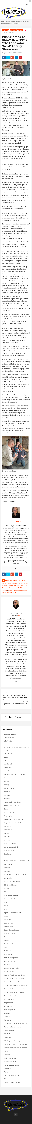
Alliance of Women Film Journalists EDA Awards (16, 749)
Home (3, 21)
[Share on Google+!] (12, 57)
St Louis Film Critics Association (14, 975)
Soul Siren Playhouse (11, 958)
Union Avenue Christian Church (17, 590)
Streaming (7, 1013)
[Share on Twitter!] (8, 57)
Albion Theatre (9, 737)
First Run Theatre (10, 843)
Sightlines (7, 951)
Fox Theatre (8, 854)
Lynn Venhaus (8, 52)
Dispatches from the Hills (12, 823)
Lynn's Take (8, 878)
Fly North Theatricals (11, 847)
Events (6, 833)
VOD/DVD (7, 1068)
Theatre (19, 30)
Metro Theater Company (12, 881)
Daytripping (8, 816)
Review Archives (9, 933)
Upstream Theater (10, 1061)
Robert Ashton (23, 585)
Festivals (7, 840)
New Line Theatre (10, 899)
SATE (6, 947)
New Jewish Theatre (11, 895)
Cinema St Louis (9, 788)
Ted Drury (5, 587)
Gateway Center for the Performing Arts (16, 861)
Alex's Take (8, 741)
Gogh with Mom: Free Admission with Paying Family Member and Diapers (15, 697)
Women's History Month (12, 1082)
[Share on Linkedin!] (16, 57)
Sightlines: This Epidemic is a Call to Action (16, 705)
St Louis (6, 964)
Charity (6, 785)
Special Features (9, 961)
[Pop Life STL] (14, 13)
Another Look (8, 753)
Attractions (8, 767)
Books (6, 778)
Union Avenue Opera (11, 1058)
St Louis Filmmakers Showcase (14, 982)
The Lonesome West (15, 587)
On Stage (7, 906)
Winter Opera (8, 1079)
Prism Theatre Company (12, 930)
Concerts (7, 795)
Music (6, 892)
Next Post (25, 701)
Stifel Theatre (8, 1006)
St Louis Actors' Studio (11, 968)
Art (5, 760)
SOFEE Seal (8, 954)
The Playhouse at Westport (13, 1041)
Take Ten (7, 1016)
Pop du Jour (8, 919)
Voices (6, 1072)
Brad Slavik (8, 580)
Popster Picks (8, 923)
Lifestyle (7, 868)
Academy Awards (10, 734)
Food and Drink (9, 850)
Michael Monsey (14, 585)
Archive (6, 757)
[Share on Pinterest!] (20, 57)
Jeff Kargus (10, 583)
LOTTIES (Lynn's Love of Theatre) (15, 874)
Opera (6, 909)
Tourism (7, 1055)
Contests (7, 798)
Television (7, 1020)
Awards (6, 771)
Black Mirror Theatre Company (14, 774)
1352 (19, 615)
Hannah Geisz (17, 580)
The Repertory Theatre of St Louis (15, 1044)
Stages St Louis (9, 999)
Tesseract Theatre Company (13, 1027)
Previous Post (8, 693)
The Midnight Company (12, 1034)
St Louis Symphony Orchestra (14, 992)
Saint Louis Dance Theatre (12, 944)
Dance (6, 809)
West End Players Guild (9, 592)
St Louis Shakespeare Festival (14, 989)
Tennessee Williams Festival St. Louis (16, 1023)
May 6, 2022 (18, 52)
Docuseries (7, 826)
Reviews (12, 30)
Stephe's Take (8, 1003)
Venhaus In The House (11, 1065)
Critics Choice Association (12, 802)
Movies (6, 888)
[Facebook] (15, 568)
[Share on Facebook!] (4, 57)
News (6, 902)
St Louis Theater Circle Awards (14, 996)
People (6, 916)
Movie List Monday (10, 885)
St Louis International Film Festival (15, 985)
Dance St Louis (9, 812)
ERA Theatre (8, 830)
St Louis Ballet (9, 971)
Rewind (6, 940)
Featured (8, 21)
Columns (7, 792)
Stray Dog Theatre (10, 1009)
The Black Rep (9, 1030)
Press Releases (9, 926)
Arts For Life (8, 764)
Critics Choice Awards (11, 805)
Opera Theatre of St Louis (12, 913)
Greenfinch (8, 864)
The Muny (7, 1037)
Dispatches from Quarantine (13, 819)
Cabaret (7, 781)
